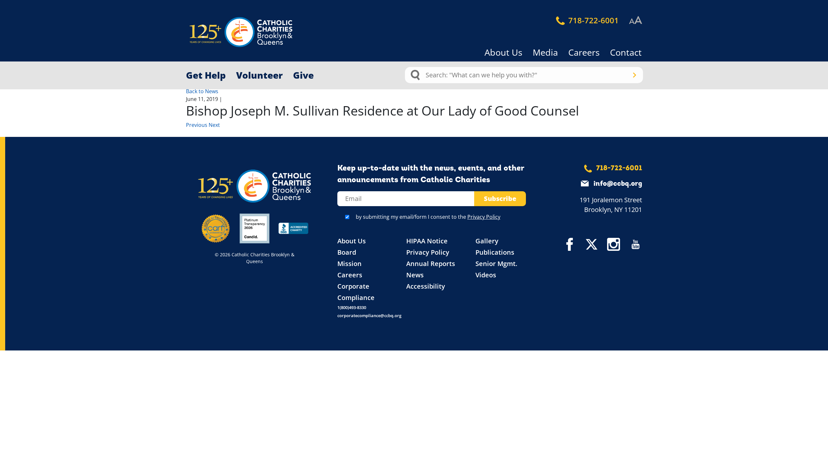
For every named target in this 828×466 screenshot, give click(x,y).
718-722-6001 (592, 20)
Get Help (206, 75)
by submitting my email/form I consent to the (428, 216)
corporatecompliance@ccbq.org (369, 315)
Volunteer (259, 75)
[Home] (229, 32)
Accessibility (425, 286)
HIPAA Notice (427, 241)
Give (303, 75)
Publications (494, 252)
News (415, 275)
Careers (584, 52)
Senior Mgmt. (496, 263)
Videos (485, 275)
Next (214, 124)
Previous (197, 124)
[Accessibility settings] (635, 20)
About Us (503, 52)
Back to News (202, 91)
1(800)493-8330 (351, 307)
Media (545, 52)
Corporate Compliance (356, 292)
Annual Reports (430, 263)
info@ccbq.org (618, 184)
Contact (626, 52)
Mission (349, 263)
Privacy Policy (483, 216)
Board (346, 252)
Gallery (486, 241)
